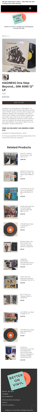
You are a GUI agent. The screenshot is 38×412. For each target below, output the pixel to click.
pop (8, 36)
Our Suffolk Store (7, 396)
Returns (4, 402)
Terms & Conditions (8, 405)
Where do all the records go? (11, 400)
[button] (5, 60)
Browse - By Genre (8, 391)
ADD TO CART (19, 102)
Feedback (5, 394)
